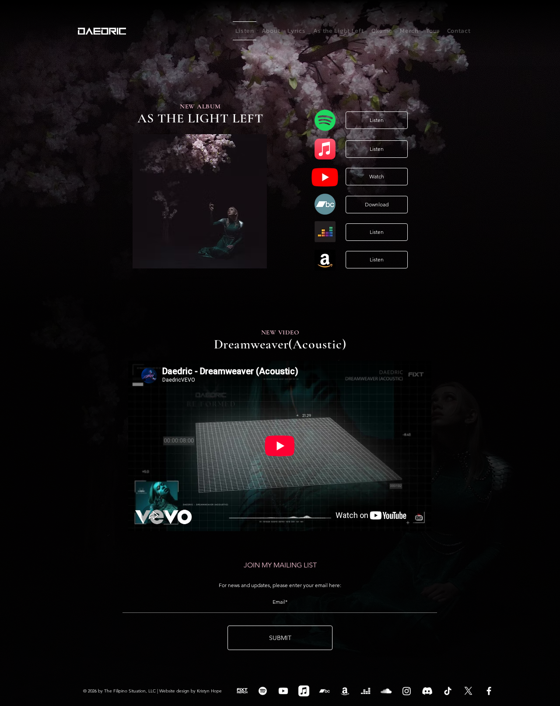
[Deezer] (365, 690)
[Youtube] (283, 690)
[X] (468, 690)
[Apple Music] (303, 690)
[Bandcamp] (324, 690)
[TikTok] (447, 690)
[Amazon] (345, 690)
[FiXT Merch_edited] (242, 690)
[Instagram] (406, 690)
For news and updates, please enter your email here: (280, 585)
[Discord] (427, 690)
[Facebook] (488, 690)
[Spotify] (262, 690)
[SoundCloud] (386, 690)
